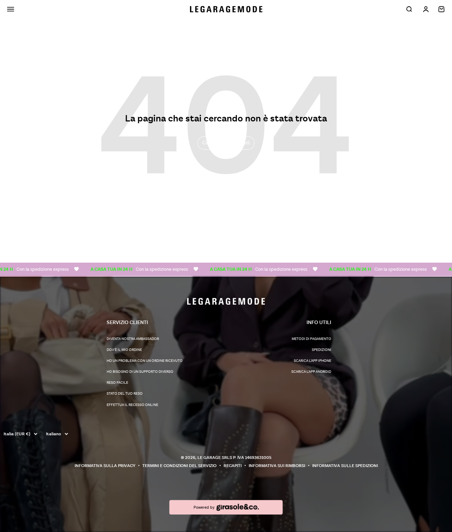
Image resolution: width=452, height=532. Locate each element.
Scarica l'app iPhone (312, 361)
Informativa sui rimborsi (277, 465)
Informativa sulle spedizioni (345, 465)
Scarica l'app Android (311, 372)
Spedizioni (321, 350)
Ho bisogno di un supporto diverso (140, 372)
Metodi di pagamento (311, 339)
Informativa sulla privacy (105, 465)
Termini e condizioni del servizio (179, 465)
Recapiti (233, 465)
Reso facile (117, 383)
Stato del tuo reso (125, 393)
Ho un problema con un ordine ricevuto (145, 361)
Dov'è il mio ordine (124, 350)
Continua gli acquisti (226, 143)
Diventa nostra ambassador (133, 339)
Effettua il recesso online (132, 405)
